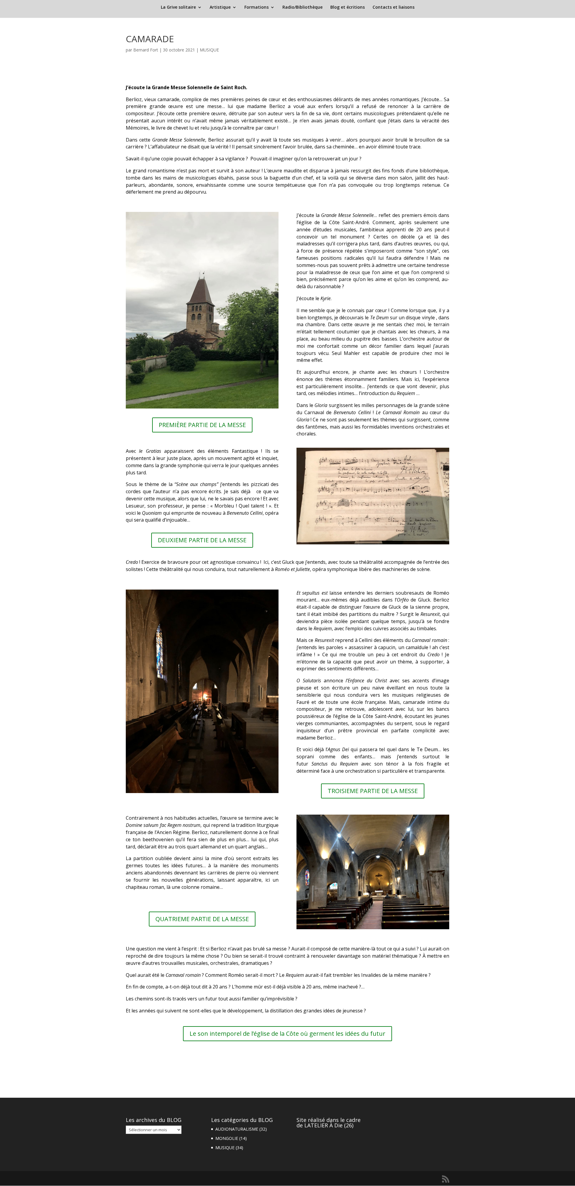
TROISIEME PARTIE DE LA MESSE (373, 791)
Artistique (220, 7)
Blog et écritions (347, 7)
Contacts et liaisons (393, 7)
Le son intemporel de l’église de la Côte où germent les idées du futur (287, 1033)
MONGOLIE (226, 1138)
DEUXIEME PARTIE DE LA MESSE (202, 540)
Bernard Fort (145, 50)
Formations (256, 7)
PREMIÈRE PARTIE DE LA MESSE (202, 425)
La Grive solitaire (178, 7)
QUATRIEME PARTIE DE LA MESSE (202, 919)
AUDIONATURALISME (236, 1129)
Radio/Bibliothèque (302, 7)
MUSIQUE (209, 50)
